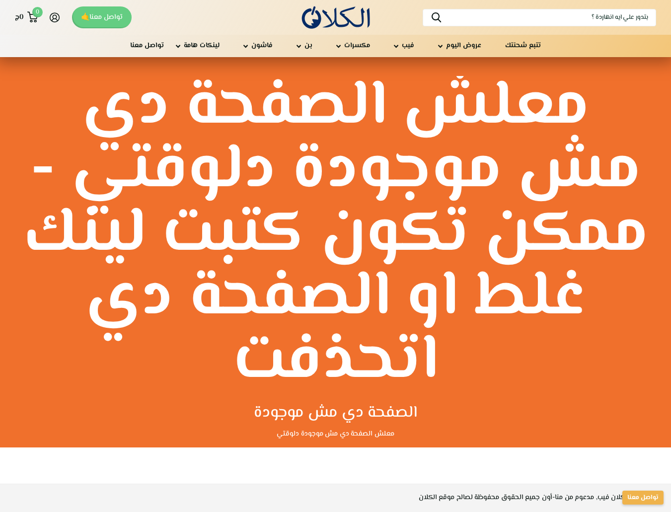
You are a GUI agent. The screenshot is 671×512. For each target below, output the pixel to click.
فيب (408, 45)
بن (308, 45)
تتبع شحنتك (523, 45)
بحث (436, 17)
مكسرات (357, 45)
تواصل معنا (147, 45)
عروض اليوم (463, 45)
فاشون (262, 45)
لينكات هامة (202, 45)
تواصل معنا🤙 (102, 17)
